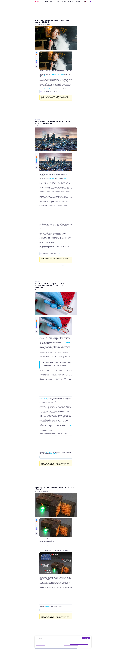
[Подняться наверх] (36, 66)
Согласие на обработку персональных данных (71, 645)
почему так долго (49, 452)
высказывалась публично (57, 405)
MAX (59, 91)
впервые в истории (53, 453)
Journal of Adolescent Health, (58, 74)
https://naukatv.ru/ (86, 640)
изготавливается (60, 451)
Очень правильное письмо (44, 398)
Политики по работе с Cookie (40, 645)
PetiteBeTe (67, 342)
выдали (47, 250)
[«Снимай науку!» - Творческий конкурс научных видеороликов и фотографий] (85, 1)
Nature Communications (61, 544)
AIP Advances (51, 178)
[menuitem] (50, 1)
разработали (47, 606)
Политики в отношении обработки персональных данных (79, 643)
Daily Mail (66, 178)
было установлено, (46, 88)
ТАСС (45, 75)
